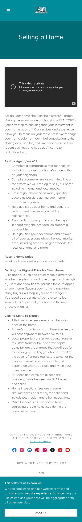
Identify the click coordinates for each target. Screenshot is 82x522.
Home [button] (41, 473)
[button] (8, 10)
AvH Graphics (40, 441)
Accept (41, 512)
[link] (41, 10)
